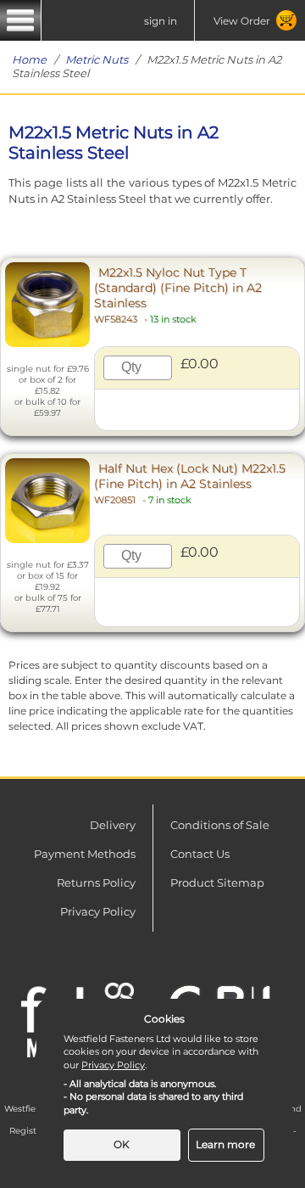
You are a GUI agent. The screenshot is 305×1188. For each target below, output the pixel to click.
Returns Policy (96, 882)
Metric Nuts (96, 59)
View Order (242, 20)
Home (29, 59)
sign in (160, 20)
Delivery (113, 825)
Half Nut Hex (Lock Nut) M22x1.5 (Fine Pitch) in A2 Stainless (190, 483)
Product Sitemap (217, 882)
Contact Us (200, 853)
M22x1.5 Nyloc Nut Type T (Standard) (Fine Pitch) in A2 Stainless (178, 295)
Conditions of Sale (219, 825)
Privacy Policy (98, 911)
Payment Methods (85, 853)
